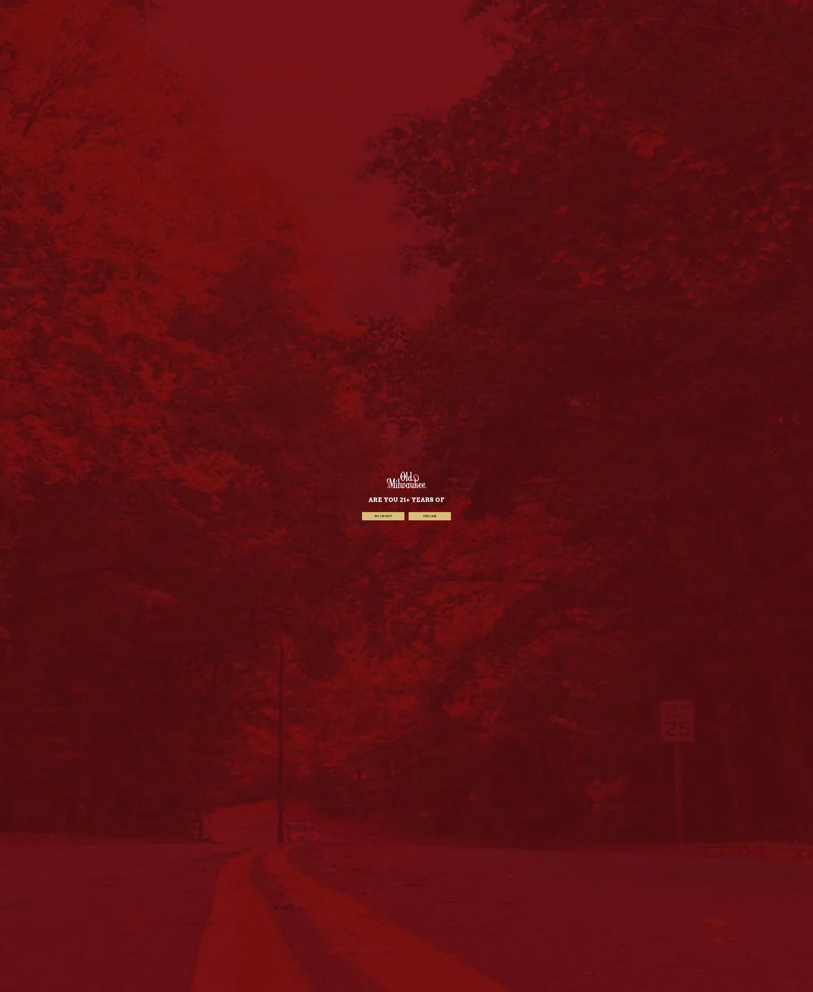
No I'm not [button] (383, 516)
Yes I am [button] (430, 516)
